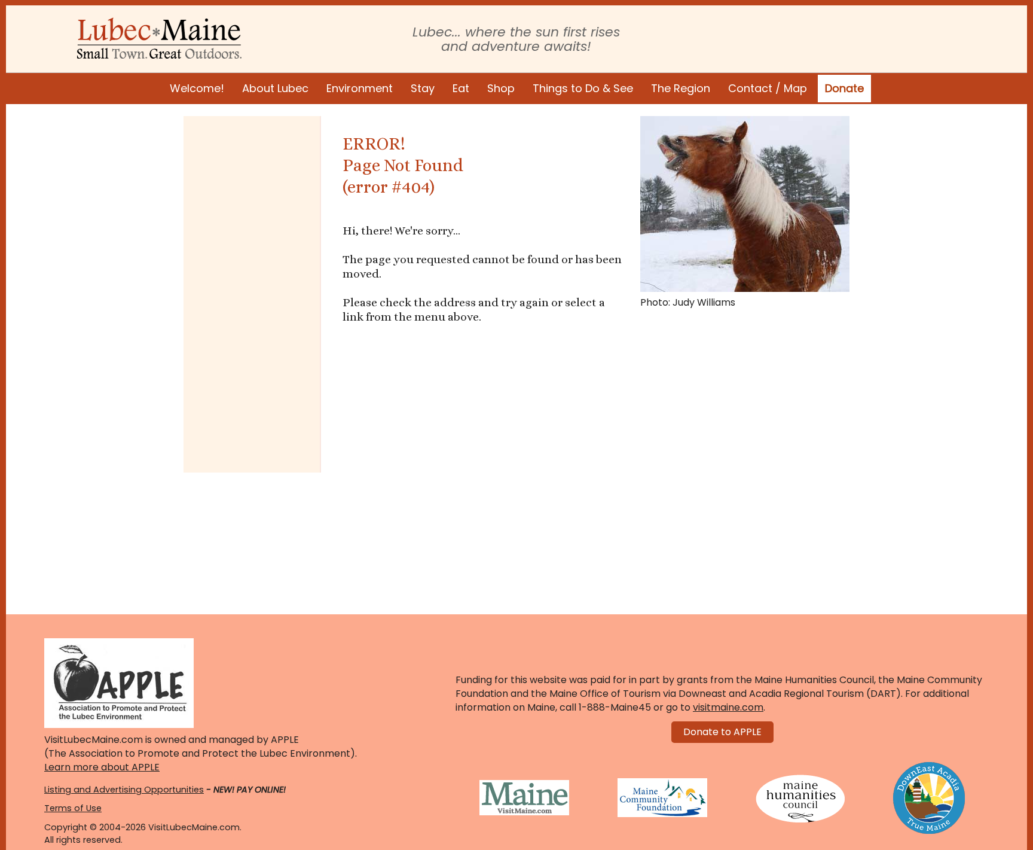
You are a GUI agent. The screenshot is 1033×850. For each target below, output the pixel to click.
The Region (680, 88)
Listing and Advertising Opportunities (124, 790)
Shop (501, 88)
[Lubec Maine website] (159, 38)
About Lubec (275, 88)
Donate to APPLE (722, 732)
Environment (359, 88)
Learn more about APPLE (102, 767)
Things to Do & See (583, 88)
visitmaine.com (728, 707)
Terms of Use (73, 808)
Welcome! (197, 88)
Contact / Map (767, 88)
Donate (844, 88)
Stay (423, 88)
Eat (461, 88)
